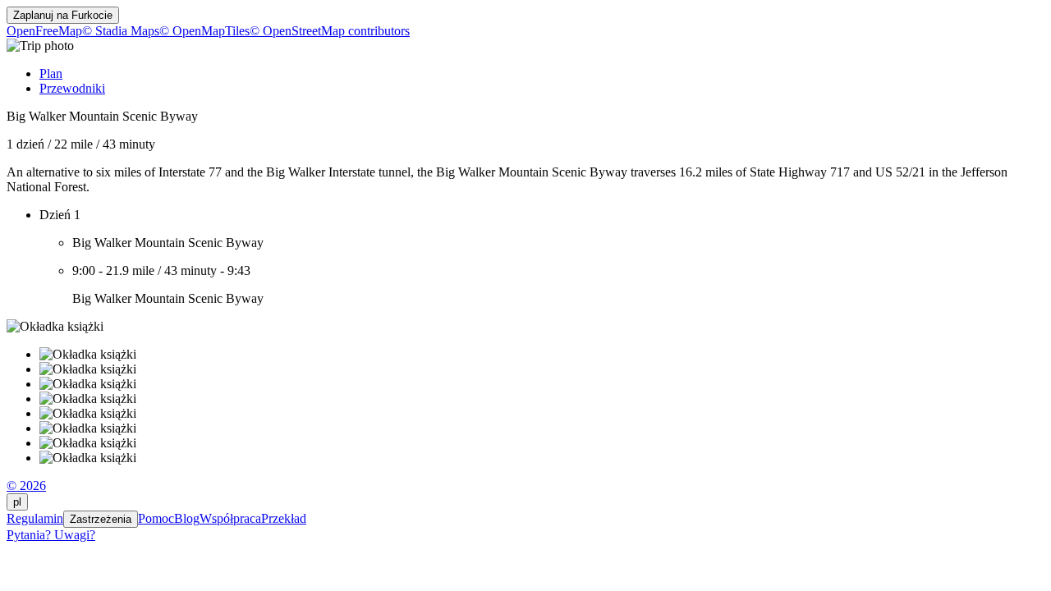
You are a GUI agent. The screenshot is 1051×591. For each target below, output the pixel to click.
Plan (50, 73)
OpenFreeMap (44, 31)
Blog (187, 518)
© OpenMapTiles (204, 31)
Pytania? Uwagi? (51, 535)
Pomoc (156, 518)
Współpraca (230, 518)
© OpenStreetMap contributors (330, 31)
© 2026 (26, 485)
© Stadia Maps (120, 31)
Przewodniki (72, 88)
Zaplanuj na (62, 15)
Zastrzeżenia (100, 519)
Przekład (283, 518)
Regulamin (35, 518)
